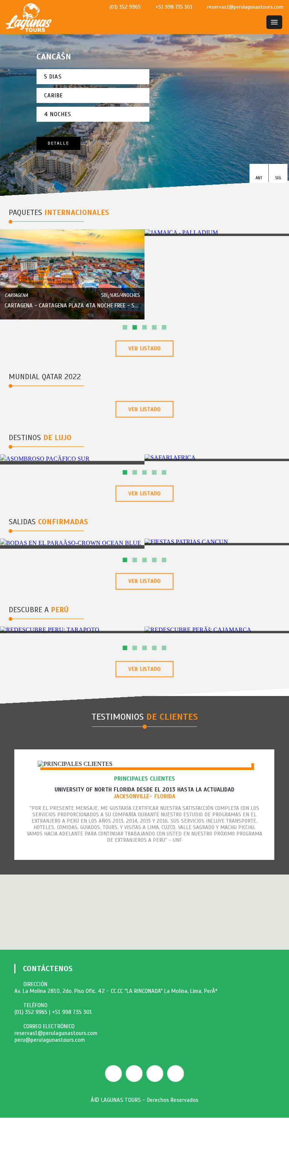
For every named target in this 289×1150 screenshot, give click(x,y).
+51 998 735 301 (72, 1012)
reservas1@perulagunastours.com (55, 1033)
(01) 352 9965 (30, 1012)
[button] (258, 173)
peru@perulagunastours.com (49, 1040)
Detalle (58, 143)
